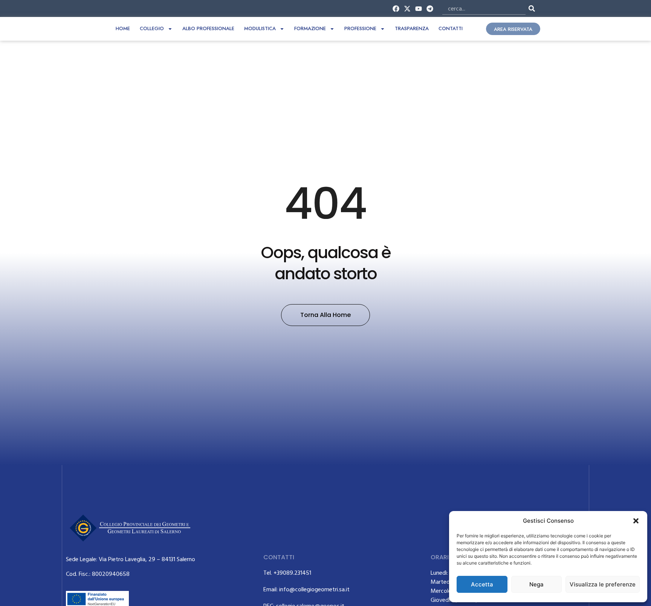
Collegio (152, 28)
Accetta (482, 584)
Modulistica (260, 28)
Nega (536, 584)
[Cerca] (533, 9)
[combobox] (484, 9)
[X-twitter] (407, 8)
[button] (636, 521)
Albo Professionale (208, 28)
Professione (360, 28)
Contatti (451, 28)
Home (123, 28)
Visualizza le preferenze (603, 584)
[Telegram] (430, 8)
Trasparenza (412, 28)
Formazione (310, 28)
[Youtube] (418, 8)
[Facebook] (395, 8)
